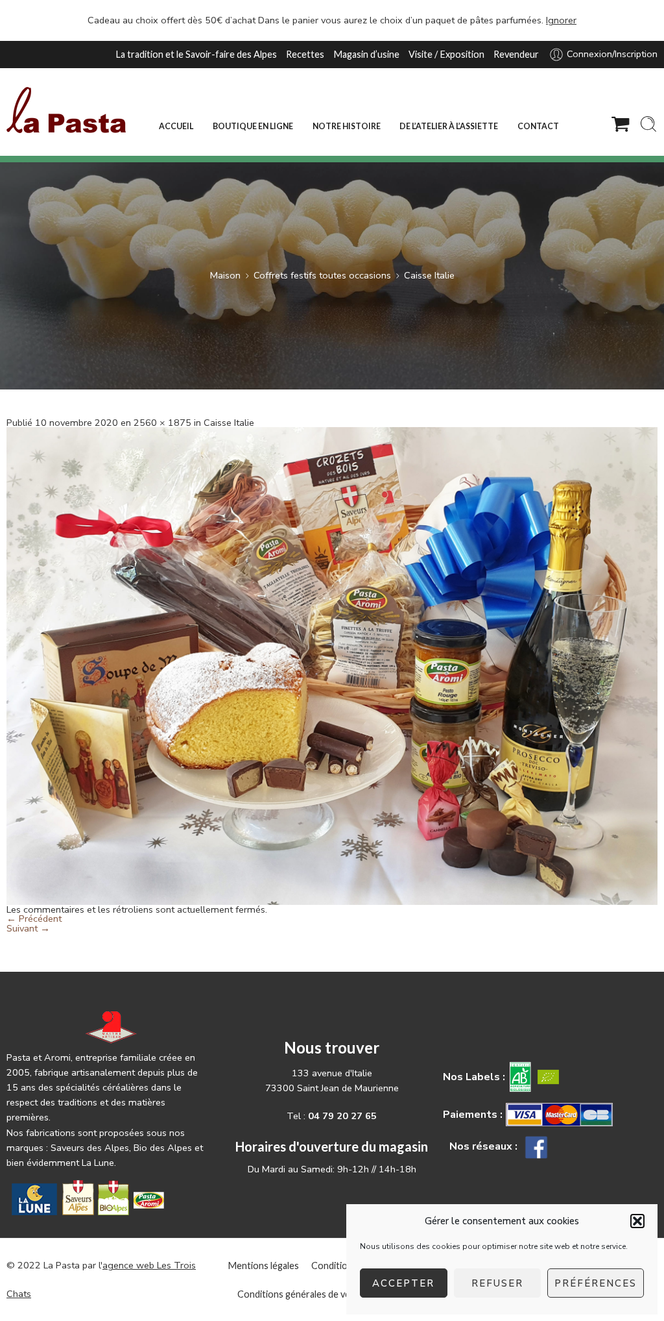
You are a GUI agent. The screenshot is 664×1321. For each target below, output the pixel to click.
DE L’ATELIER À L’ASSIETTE (448, 126)
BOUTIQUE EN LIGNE (253, 126)
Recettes (305, 54)
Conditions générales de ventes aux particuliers (335, 1294)
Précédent (34, 918)
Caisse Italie (429, 275)
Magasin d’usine (366, 54)
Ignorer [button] (561, 20)
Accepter (403, 1283)
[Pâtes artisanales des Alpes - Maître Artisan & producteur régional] (66, 110)
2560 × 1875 (162, 422)
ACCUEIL (176, 126)
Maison (225, 275)
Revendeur (516, 54)
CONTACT (538, 126)
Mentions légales (263, 1265)
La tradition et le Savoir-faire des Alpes (196, 54)
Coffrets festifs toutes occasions (322, 275)
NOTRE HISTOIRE (347, 126)
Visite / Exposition (446, 54)
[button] (637, 1221)
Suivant (28, 928)
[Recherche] (648, 124)
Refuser (497, 1283)
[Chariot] (620, 124)
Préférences (595, 1283)
